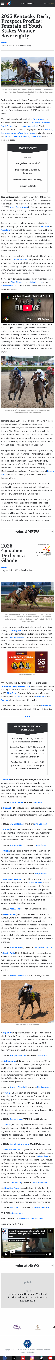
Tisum (7, 1092)
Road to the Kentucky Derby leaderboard (23, 136)
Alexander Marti (17, 845)
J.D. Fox (16, 696)
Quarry (6, 850)
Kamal (6, 829)
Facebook (39, 696)
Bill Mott (45, 226)
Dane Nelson (15, 1182)
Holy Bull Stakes (35, 282)
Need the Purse (11, 1188)
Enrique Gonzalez (18, 1055)
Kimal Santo (15, 1207)
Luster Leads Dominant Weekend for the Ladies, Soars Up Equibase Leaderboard (27, 1297)
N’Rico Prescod (16, 947)
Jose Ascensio (16, 1119)
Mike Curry (25, 45)
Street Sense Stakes (19, 207)
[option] (17, 1328)
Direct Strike (9, 914)
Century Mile (15, 630)
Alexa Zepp (12, 693)
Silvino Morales (17, 823)
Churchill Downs (35, 882)
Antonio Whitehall (18, 1087)
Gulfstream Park (30, 126)
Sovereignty (38, 119)
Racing (4, 42)
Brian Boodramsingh (19, 1144)
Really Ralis (9, 953)
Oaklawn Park (42, 1156)
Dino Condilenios (42, 823)
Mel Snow (37, 802)
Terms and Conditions (43, 1350)
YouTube (5, 700)
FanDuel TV (46, 705)
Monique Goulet (44, 1087)
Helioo (6, 779)
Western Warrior (12, 1149)
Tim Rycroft (41, 1055)
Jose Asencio (15, 908)
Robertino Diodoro (40, 1207)
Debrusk (7, 807)
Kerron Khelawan (18, 975)
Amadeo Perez (16, 802)
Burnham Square (8, 285)
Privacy (32, 1350)
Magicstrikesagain (12, 879)
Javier (7, 1124)
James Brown (41, 845)
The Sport (27, 3)
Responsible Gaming (27, 1352)
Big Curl (7, 1032)
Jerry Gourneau (41, 873)
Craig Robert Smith (43, 947)
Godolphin (6, 229)
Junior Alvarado (21, 259)
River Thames (17, 282)
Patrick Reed (27, 570)
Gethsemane (9, 1061)
